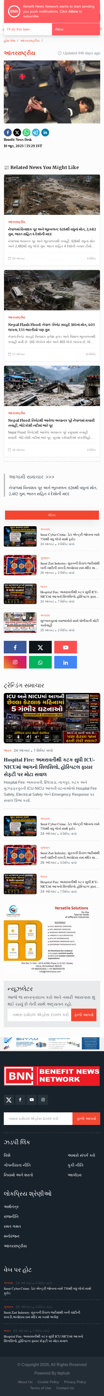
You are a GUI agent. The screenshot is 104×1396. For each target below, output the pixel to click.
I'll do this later (18, 29)
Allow (59, 29)
